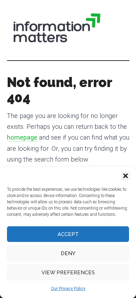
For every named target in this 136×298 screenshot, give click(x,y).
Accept (68, 234)
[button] (125, 175)
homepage (22, 137)
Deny (68, 253)
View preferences (68, 272)
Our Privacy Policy (68, 288)
